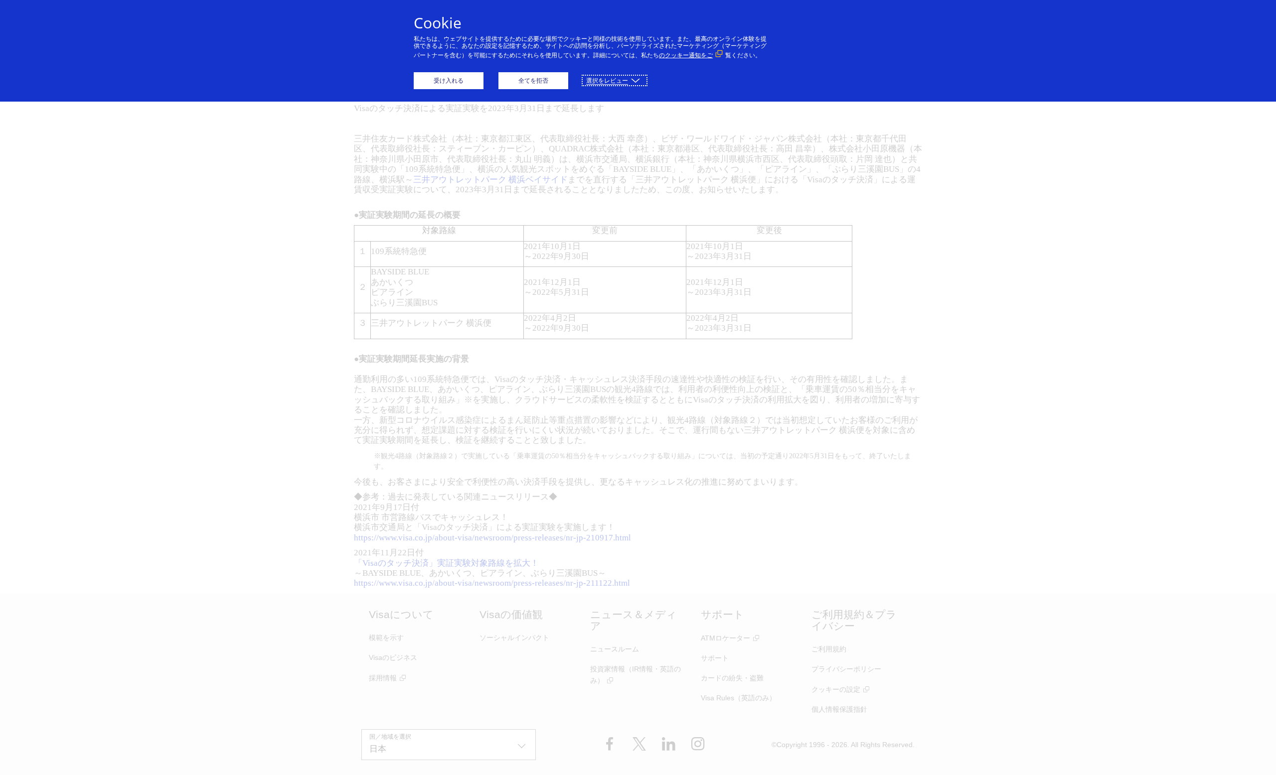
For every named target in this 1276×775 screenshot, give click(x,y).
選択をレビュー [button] (607, 80)
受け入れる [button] (449, 80)
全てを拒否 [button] (533, 80)
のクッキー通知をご (686, 55)
